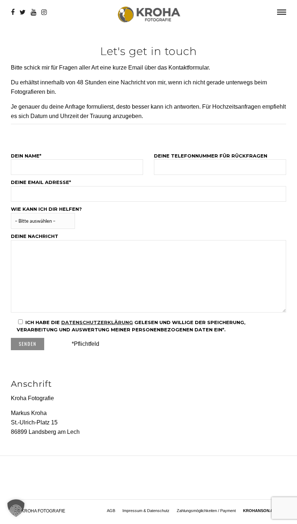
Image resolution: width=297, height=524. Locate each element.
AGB (111, 510)
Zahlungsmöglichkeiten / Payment (206, 510)
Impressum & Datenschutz (146, 510)
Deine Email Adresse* (41, 182)
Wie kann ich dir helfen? (46, 209)
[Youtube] (33, 12)
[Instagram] (44, 12)
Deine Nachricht (34, 236)
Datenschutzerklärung (97, 322)
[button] (16, 508)
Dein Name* (26, 156)
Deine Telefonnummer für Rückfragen (210, 156)
